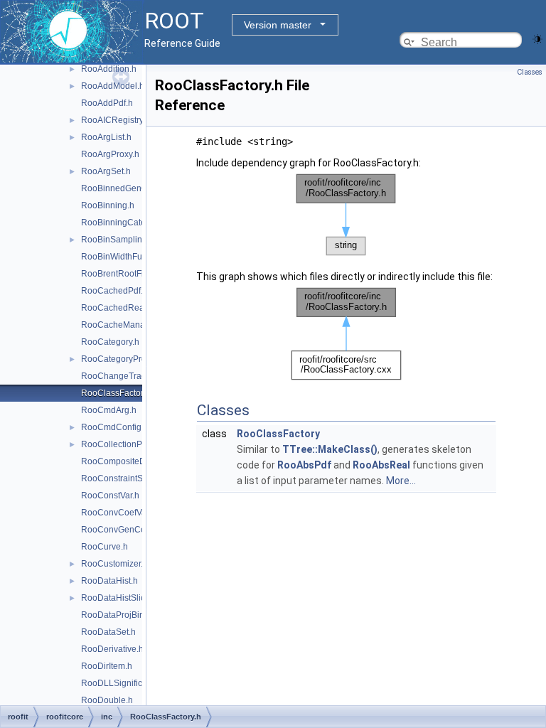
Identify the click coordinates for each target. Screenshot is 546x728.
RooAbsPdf (304, 465)
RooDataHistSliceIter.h (124, 598)
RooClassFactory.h (117, 393)
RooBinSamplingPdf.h (124, 240)
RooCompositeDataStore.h (133, 461)
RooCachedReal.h (117, 308)
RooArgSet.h (106, 171)
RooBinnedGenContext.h (129, 188)
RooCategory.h (110, 342)
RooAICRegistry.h (115, 120)
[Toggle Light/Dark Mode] (537, 38)
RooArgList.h (106, 137)
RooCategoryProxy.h (121, 359)
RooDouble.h (107, 700)
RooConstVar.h (110, 495)
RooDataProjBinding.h (124, 615)
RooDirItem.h (106, 666)
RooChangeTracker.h (122, 376)
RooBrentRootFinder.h (124, 274)
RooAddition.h (108, 69)
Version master (277, 25)
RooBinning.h (107, 205)
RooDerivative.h (112, 649)
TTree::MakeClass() (330, 449)
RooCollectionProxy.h (123, 444)
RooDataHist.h (109, 581)
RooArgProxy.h (110, 154)
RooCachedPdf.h (114, 291)
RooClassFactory (278, 433)
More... (401, 480)
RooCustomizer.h (114, 564)
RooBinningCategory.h (125, 223)
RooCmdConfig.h (115, 427)
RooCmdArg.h (108, 410)
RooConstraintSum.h (121, 478)
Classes (529, 72)
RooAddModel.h (112, 86)
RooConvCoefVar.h (118, 513)
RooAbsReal (381, 465)
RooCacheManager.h (122, 325)
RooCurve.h (104, 547)
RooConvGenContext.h (126, 530)
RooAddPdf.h (107, 103)
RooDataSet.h (108, 632)
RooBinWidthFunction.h (127, 257)
